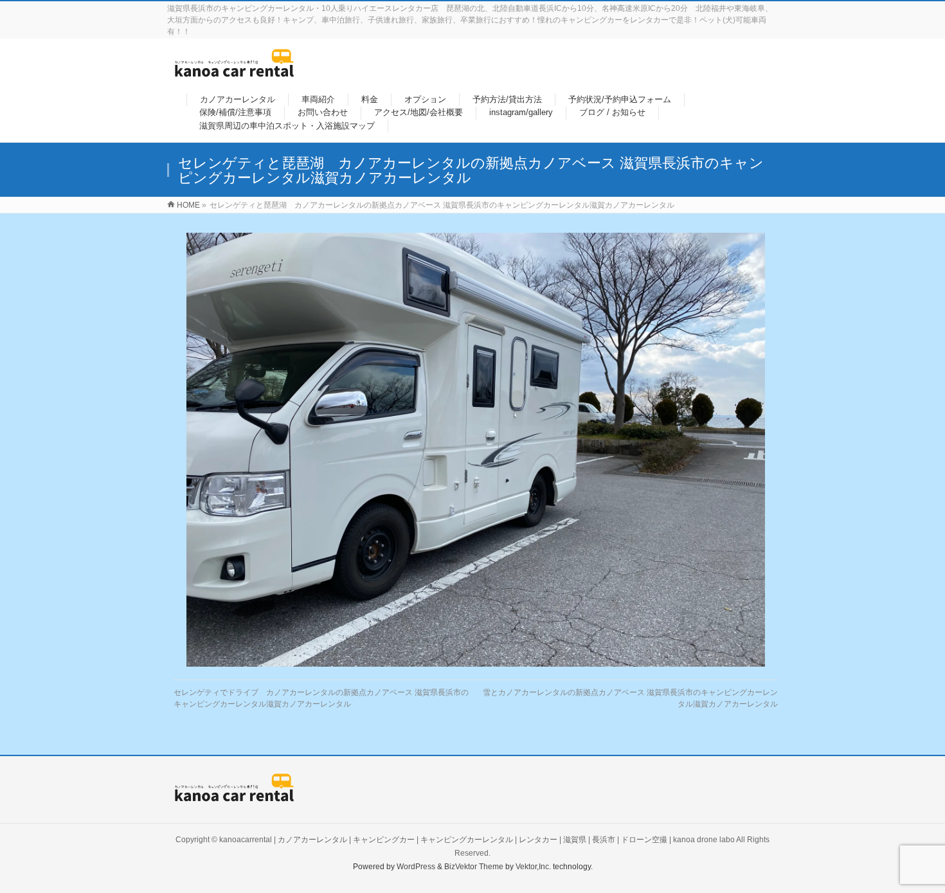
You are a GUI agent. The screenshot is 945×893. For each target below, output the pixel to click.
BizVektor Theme (473, 866)
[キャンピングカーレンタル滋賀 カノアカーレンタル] (234, 70)
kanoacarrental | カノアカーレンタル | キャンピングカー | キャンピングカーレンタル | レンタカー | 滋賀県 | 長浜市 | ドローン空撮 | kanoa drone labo (477, 839)
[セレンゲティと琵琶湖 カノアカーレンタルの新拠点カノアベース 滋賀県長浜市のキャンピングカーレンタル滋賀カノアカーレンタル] (476, 450)
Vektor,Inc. (533, 866)
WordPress (416, 866)
